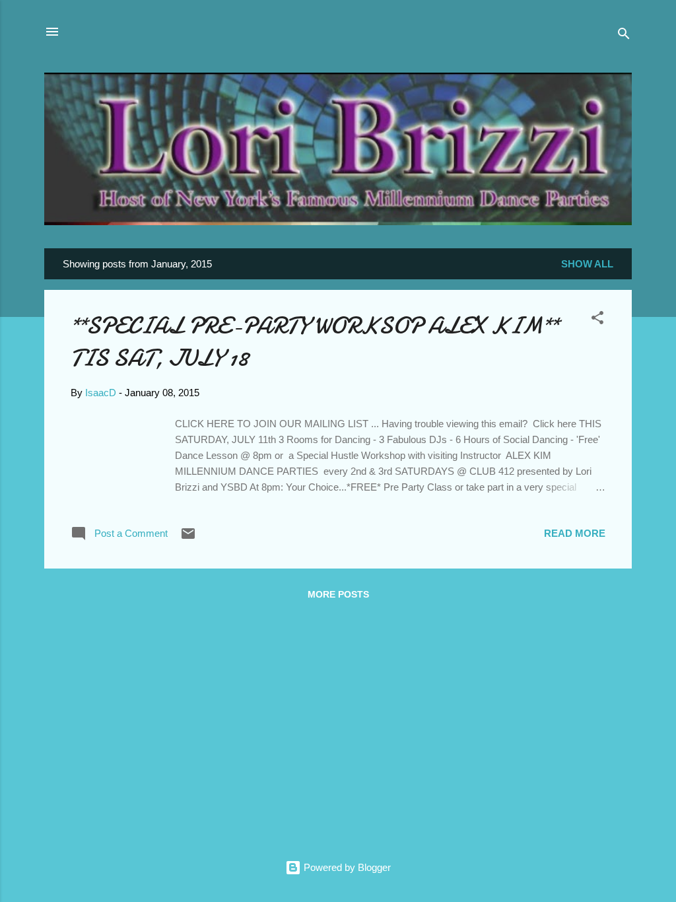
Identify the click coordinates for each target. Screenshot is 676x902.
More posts (338, 594)
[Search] (624, 36)
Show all (587, 263)
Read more (574, 533)
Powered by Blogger (346, 867)
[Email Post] (188, 537)
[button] (597, 320)
